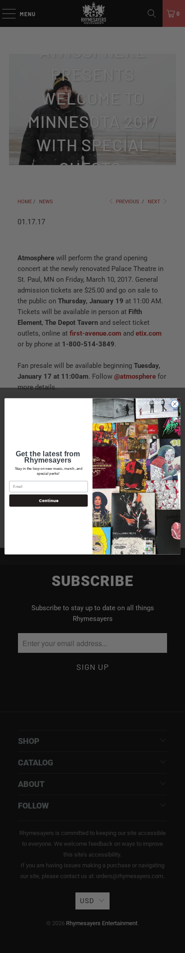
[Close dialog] (175, 404)
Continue (48, 500)
